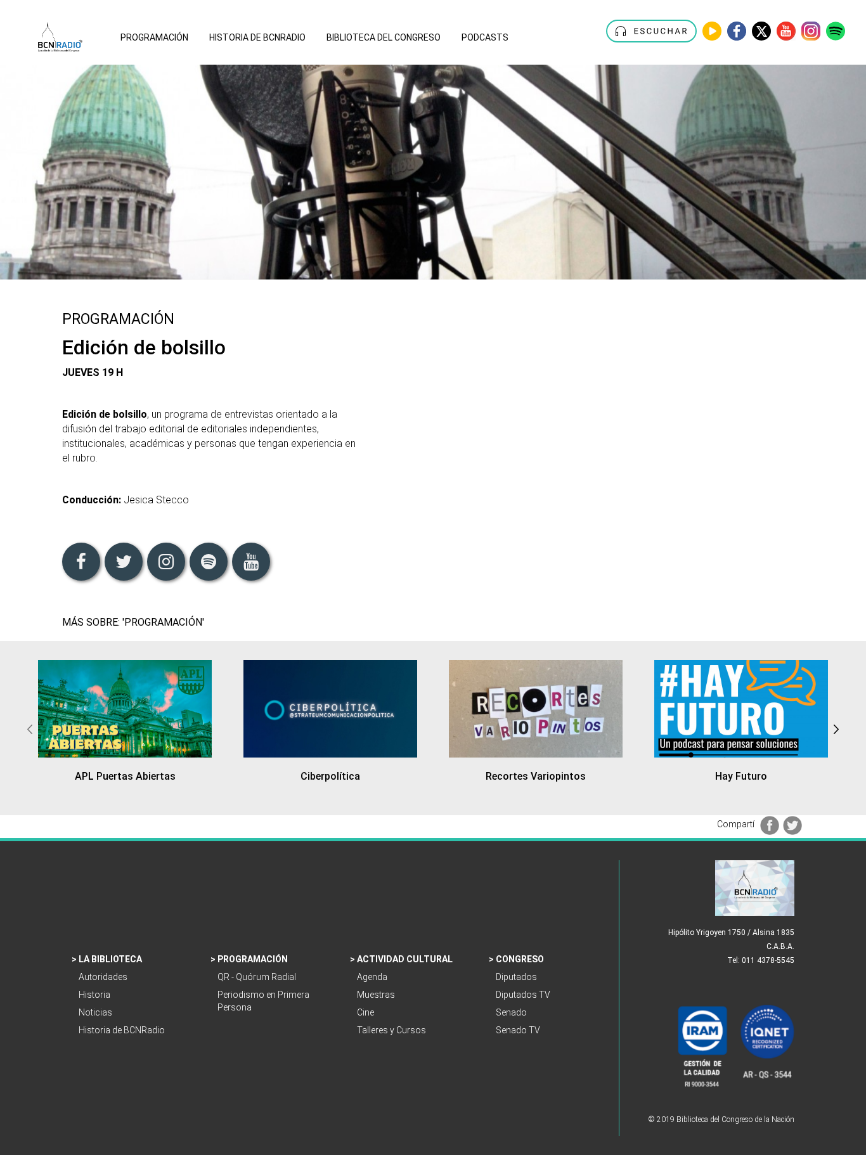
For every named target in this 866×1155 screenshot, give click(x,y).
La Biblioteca (111, 959)
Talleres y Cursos (392, 1030)
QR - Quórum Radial (258, 977)
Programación (253, 959)
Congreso (521, 959)
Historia (95, 995)
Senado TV (519, 1030)
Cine (366, 1012)
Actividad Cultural (406, 959)
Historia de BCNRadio (123, 1030)
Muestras (377, 995)
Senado (512, 1012)
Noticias (96, 1012)
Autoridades (104, 977)
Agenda (373, 977)
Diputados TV (524, 995)
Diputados (517, 977)
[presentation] (29, 728)
